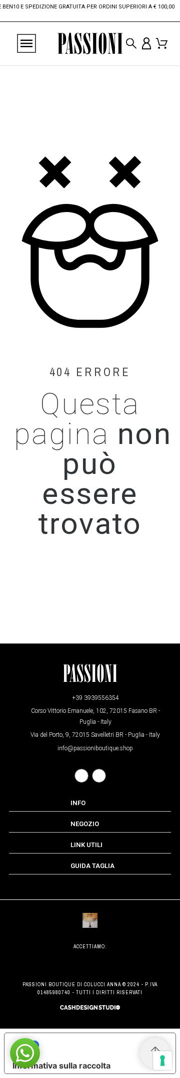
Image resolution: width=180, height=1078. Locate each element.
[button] (25, 1053)
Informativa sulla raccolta (61, 1066)
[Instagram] (99, 776)
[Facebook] (81, 776)
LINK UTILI (86, 845)
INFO (78, 803)
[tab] (90, 803)
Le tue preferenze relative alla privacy (100, 1045)
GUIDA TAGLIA (92, 865)
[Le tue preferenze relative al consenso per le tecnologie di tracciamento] (162, 1060)
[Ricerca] (131, 43)
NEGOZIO (84, 824)
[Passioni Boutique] (90, 44)
